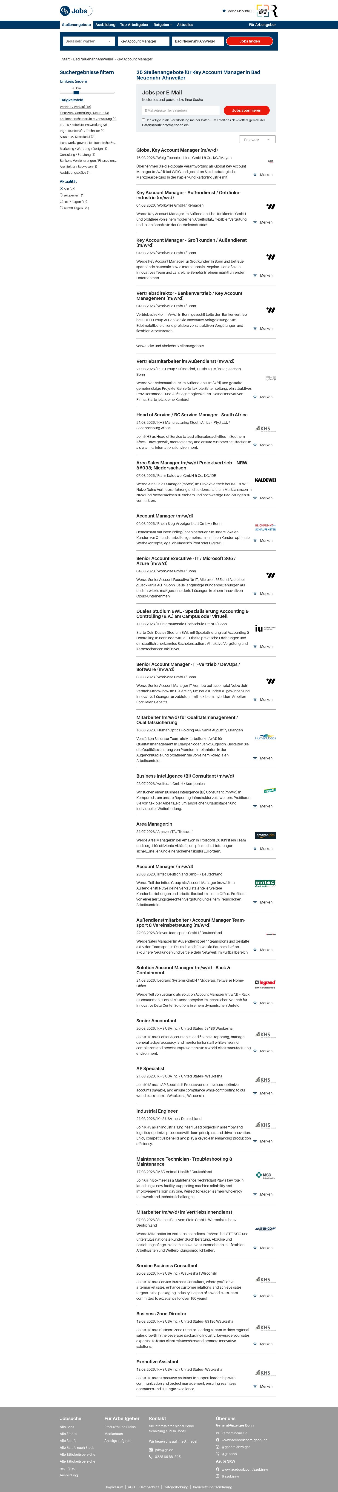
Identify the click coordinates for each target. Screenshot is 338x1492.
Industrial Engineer (157, 1111)
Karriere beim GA (235, 1433)
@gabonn (229, 1454)
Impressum (114, 1487)
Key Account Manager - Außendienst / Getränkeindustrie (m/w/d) (188, 195)
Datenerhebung (176, 1487)
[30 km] (76, 92)
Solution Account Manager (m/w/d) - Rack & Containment (183, 970)
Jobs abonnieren (246, 110)
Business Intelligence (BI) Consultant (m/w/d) (185, 776)
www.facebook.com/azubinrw (245, 1469)
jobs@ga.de (164, 1450)
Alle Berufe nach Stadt (77, 1447)
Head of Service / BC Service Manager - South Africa (192, 415)
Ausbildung (105, 24)
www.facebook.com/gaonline (244, 1440)
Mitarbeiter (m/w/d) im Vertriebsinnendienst (184, 1212)
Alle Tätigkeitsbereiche (77, 1454)
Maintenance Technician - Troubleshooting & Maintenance (184, 1161)
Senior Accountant (156, 1020)
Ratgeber (162, 24)
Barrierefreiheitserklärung (212, 1487)
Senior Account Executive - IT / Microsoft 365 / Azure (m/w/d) (186, 561)
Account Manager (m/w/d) (164, 516)
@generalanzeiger (236, 1447)
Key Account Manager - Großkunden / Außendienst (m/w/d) (191, 242)
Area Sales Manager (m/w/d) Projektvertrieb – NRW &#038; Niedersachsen (191, 465)
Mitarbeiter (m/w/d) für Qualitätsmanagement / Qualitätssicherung (187, 720)
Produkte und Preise (120, 1427)
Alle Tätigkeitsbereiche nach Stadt (77, 1464)
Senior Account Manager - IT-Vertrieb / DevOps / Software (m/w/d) (188, 667)
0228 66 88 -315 (168, 1457)
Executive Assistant (157, 1361)
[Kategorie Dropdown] (110, 41)
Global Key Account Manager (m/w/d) (177, 150)
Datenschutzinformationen (162, 125)
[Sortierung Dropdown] (268, 139)
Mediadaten (113, 1434)
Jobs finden (249, 41)
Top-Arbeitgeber (134, 24)
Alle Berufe (68, 1440)
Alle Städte (68, 1434)
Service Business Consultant (167, 1265)
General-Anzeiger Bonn (235, 1425)
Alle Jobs (67, 1427)
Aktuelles (185, 24)
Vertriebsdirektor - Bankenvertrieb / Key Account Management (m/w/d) (189, 295)
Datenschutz (149, 1487)
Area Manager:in (154, 824)
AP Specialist (150, 1068)
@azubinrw (230, 1476)
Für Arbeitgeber (262, 24)
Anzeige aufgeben (118, 1440)
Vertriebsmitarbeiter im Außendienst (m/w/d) (185, 361)
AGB (131, 1487)
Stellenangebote (76, 24)
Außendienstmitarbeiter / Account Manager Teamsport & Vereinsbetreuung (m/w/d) (190, 922)
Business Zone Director (161, 1313)
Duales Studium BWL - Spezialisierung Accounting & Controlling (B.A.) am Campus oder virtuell (192, 613)
